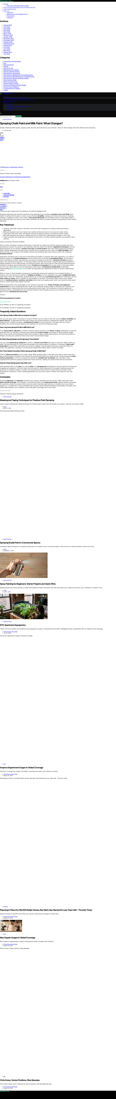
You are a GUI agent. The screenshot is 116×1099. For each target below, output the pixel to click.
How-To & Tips (8, 68)
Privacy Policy (11, 16)
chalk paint (6, 193)
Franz (1, 187)
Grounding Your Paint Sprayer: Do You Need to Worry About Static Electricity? (15, 177)
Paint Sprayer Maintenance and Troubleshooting (19, 7)
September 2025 (8, 43)
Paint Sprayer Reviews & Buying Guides (18, 5)
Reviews (5, 4)
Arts (4, 63)
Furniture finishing (8, 195)
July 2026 (6, 27)
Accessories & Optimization (12, 61)
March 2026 (7, 33)
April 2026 (6, 32)
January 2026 (7, 37)
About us (6, 10)
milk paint (6, 196)
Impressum (10, 17)
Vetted (5, 90)
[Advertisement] (58, 153)
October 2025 (7, 42)
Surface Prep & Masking (11, 87)
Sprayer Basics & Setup (10, 83)
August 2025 (7, 45)
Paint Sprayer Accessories (11, 73)
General (5, 66)
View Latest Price (5, 301)
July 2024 (6, 54)
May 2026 (6, 30)
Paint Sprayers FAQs (9, 9)
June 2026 (6, 28)
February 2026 (8, 35)
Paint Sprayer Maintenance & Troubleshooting (18, 75)
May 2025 (6, 50)
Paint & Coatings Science (11, 71)
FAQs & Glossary (8, 65)
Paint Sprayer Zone (6, 1)
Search (19, 116)
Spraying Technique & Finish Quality (14, 85)
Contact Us (10, 12)
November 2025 (8, 40)
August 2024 (7, 52)
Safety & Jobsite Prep (10, 82)
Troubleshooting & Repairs (11, 88)
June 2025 (6, 49)
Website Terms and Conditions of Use (17, 14)
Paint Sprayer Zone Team (10, 631)
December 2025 (8, 38)
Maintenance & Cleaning (11, 70)
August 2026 (7, 25)
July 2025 (6, 47)
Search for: (3, 114)
